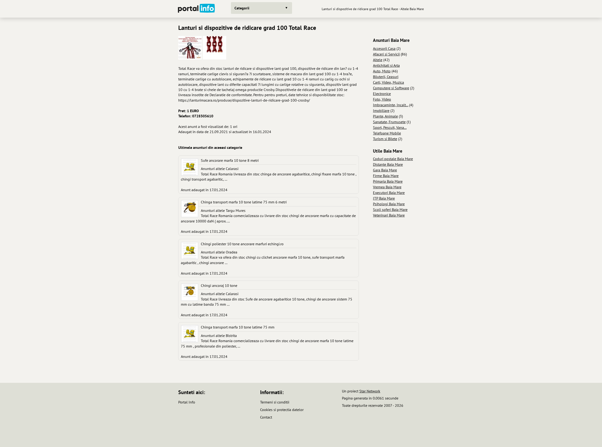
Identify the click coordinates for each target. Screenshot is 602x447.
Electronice (382, 93)
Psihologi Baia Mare (389, 204)
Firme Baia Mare (386, 175)
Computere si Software (391, 88)
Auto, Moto (382, 71)
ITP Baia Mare (384, 198)
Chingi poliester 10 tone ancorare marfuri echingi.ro (242, 243)
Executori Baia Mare (389, 192)
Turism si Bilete (385, 138)
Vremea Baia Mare (387, 187)
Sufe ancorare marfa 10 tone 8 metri (230, 160)
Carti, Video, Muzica (388, 82)
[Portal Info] (196, 8)
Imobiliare (381, 110)
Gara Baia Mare (385, 170)
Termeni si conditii (274, 402)
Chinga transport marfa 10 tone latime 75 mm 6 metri (244, 202)
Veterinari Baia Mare (389, 215)
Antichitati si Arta (386, 65)
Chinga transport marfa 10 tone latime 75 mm (237, 327)
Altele (377, 59)
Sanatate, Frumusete (389, 121)
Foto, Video (382, 99)
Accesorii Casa (384, 48)
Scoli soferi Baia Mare (390, 209)
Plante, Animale (385, 116)
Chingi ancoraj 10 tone (219, 285)
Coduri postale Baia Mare (393, 158)
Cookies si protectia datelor (282, 409)
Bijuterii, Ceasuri (385, 76)
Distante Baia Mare (388, 164)
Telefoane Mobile (387, 133)
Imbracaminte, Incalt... (390, 105)
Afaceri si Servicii (386, 54)
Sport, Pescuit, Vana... (390, 127)
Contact (266, 417)
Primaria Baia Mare (388, 181)
